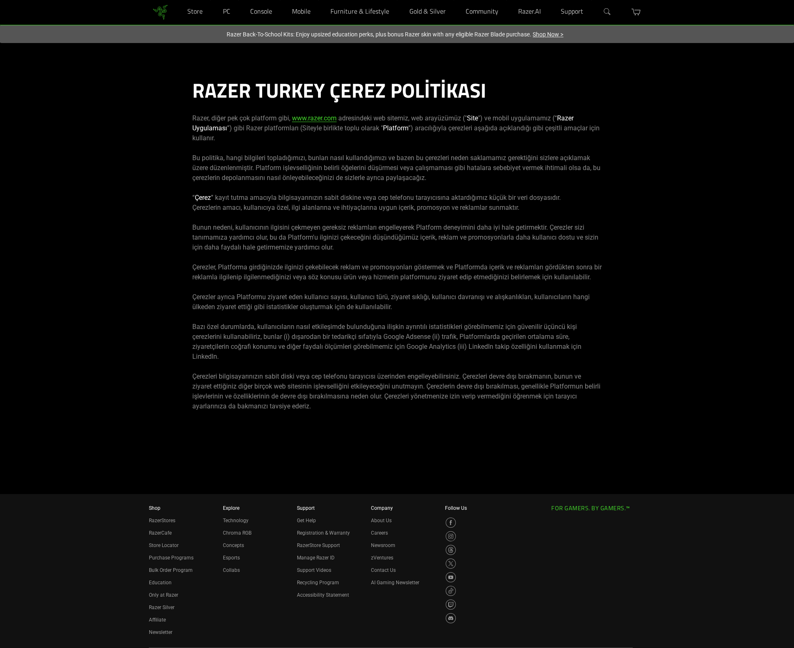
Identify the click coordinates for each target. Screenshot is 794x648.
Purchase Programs (171, 558)
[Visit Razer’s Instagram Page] (451, 536)
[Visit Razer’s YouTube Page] (451, 577)
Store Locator (164, 545)
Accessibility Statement (323, 595)
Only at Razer (163, 595)
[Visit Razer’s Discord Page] (451, 618)
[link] (160, 12)
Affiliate (157, 620)
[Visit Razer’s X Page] (451, 563)
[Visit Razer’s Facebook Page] (451, 522)
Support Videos (314, 570)
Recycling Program (318, 583)
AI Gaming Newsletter (395, 583)
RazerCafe (160, 533)
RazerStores (162, 520)
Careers (379, 533)
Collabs (231, 570)
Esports (231, 558)
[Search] (607, 12)
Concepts (233, 545)
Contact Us (383, 570)
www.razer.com (314, 118)
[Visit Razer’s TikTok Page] (451, 591)
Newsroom (383, 545)
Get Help (306, 520)
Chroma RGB (237, 533)
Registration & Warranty (323, 533)
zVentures (382, 558)
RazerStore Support (318, 545)
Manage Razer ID (316, 558)
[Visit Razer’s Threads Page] (451, 550)
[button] (636, 12)
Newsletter (160, 632)
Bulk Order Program (171, 570)
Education (160, 583)
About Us (381, 520)
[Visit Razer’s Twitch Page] (451, 604)
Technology (236, 520)
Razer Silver (162, 607)
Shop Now (548, 34)
